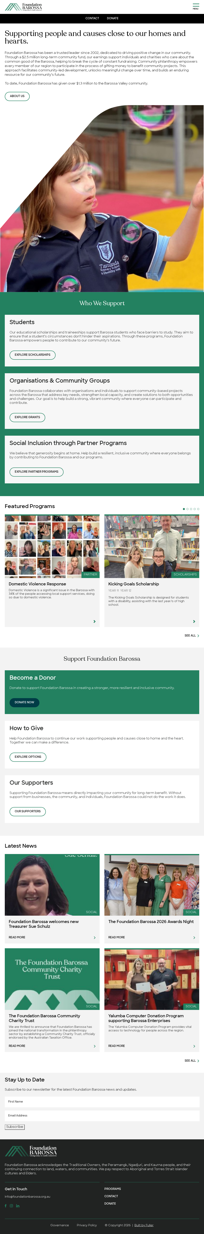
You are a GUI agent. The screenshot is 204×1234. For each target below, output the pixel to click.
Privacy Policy (87, 1225)
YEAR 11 (113, 590)
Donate (113, 18)
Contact (92, 18)
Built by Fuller (144, 1225)
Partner (90, 574)
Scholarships (185, 574)
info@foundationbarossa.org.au (27, 1196)
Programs (112, 1189)
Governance (59, 1225)
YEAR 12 (125, 590)
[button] (184, 509)
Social (91, 912)
